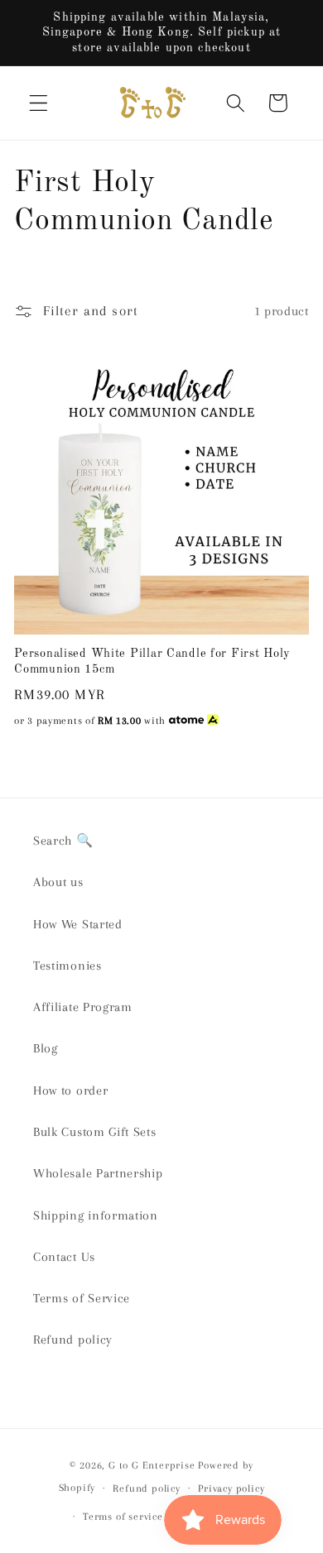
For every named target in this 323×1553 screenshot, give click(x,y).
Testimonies (67, 965)
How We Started (78, 924)
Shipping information (95, 1215)
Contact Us (64, 1256)
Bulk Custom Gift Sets (95, 1131)
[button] (38, 103)
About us (58, 882)
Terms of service (123, 1516)
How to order (70, 1090)
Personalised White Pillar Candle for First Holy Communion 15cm (152, 661)
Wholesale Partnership (98, 1173)
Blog (45, 1048)
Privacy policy (231, 1488)
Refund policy (73, 1339)
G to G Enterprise (151, 1465)
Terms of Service (81, 1298)
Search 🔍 (63, 840)
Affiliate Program (83, 1006)
